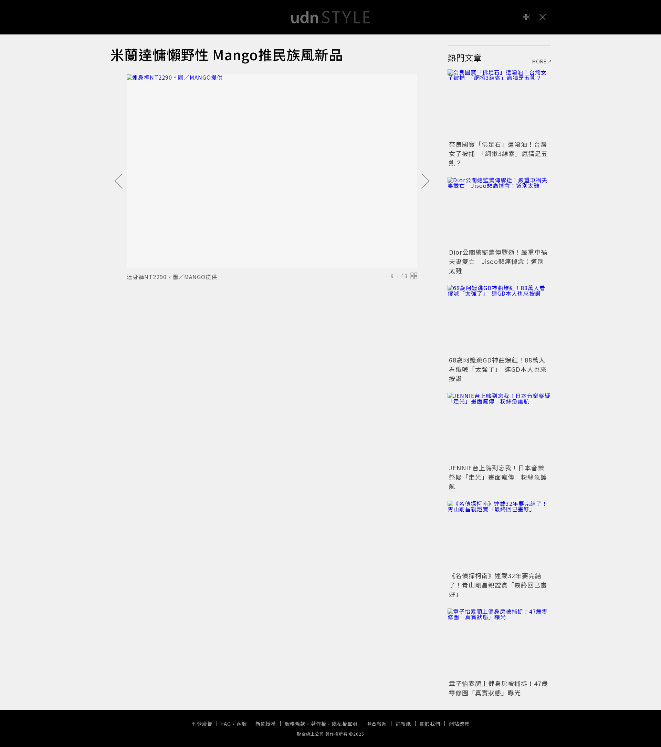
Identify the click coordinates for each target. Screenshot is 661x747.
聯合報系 (376, 723)
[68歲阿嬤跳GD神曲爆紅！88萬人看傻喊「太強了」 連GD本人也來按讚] (499, 319)
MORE (539, 61)
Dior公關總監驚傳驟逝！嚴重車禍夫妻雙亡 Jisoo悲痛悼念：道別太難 (498, 261)
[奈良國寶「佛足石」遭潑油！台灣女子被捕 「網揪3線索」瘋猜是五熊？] (499, 103)
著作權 (318, 723)
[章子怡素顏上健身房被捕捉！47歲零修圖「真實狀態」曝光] (499, 642)
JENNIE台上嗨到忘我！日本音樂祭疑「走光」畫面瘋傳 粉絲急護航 (498, 477)
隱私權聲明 (345, 723)
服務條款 (295, 723)
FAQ (226, 723)
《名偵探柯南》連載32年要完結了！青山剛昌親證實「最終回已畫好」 (498, 584)
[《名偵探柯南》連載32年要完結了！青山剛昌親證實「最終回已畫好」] (499, 535)
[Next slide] (425, 181)
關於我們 (430, 723)
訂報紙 (403, 723)
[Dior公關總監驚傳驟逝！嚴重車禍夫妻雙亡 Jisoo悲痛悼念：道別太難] (499, 211)
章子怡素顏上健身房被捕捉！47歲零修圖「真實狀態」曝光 (498, 688)
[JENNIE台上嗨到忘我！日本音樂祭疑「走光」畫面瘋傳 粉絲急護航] (499, 427)
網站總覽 (459, 723)
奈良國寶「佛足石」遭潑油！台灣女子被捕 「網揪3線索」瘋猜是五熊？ (498, 153)
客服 (242, 723)
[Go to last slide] (118, 181)
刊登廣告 (202, 723)
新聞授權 (265, 723)
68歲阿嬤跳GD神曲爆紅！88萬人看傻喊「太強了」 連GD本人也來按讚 (498, 369)
